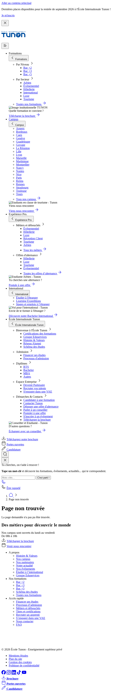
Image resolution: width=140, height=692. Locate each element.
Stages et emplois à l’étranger (33, 304)
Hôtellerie (29, 89)
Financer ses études (34, 355)
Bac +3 (27, 71)
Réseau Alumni (32, 343)
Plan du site (15, 658)
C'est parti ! (43, 477)
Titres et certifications (28, 611)
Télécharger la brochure (37, 419)
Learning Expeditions (28, 301)
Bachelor (28, 370)
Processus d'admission (36, 358)
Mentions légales (18, 655)
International (30, 92)
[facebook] (4, 673)
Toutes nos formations (28, 595)
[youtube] (24, 673)
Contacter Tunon (33, 403)
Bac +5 (27, 74)
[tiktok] (19, 673)
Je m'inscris (8, 15)
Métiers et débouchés (28, 608)
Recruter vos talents (34, 388)
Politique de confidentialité (24, 665)
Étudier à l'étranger (27, 297)
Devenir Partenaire (34, 385)
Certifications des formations (39, 333)
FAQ (19, 624)
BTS (26, 366)
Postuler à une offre (34, 413)
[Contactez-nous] (3, 482)
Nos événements (25, 568)
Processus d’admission (29, 604)
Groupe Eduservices (35, 336)
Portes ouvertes (15, 444)
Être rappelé (13, 488)
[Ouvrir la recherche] (5, 454)
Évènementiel (31, 86)
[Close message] (5, 23)
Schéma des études (34, 346)
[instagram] (9, 673)
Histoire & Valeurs (34, 340)
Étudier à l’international (29, 572)
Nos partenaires (25, 562)
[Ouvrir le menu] (5, 46)
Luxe (26, 95)
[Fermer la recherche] (5, 460)
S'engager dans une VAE (37, 391)
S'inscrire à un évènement (38, 416)
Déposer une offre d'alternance (41, 406)
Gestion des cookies (20, 662)
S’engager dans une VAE (30, 618)
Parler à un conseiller (35, 409)
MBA (26, 373)
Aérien (27, 82)
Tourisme (28, 99)
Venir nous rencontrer (19, 546)
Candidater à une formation (39, 400)
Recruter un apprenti (28, 614)
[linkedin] (14, 673)
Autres (27, 376)
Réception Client (33, 238)
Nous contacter (24, 621)
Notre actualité (24, 565)
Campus (13, 119)
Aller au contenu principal (16, 3)
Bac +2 (27, 67)
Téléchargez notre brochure (22, 439)
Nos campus (23, 559)
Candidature (14, 449)
